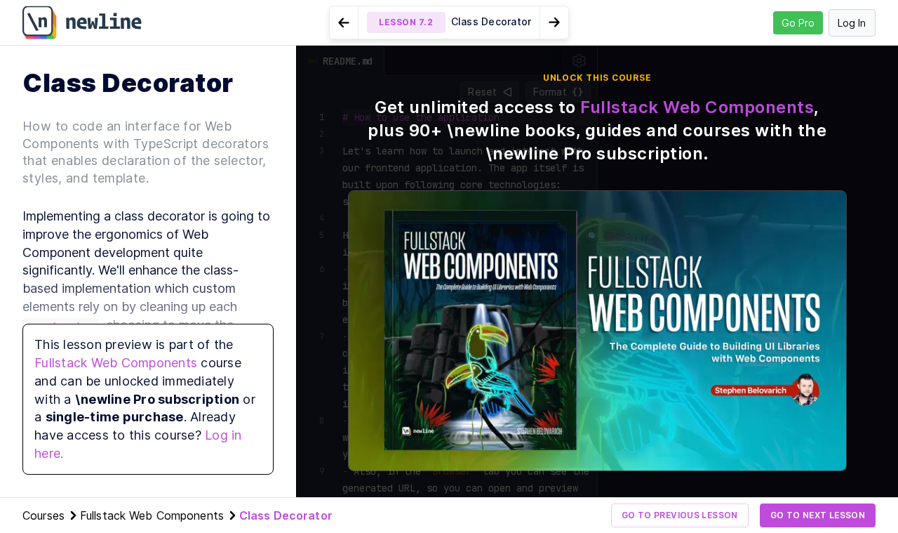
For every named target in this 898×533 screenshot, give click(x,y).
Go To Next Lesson (817, 515)
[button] (449, 22)
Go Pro (798, 23)
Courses (43, 515)
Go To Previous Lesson (680, 515)
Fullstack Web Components (115, 362)
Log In (852, 23)
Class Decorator (286, 515)
